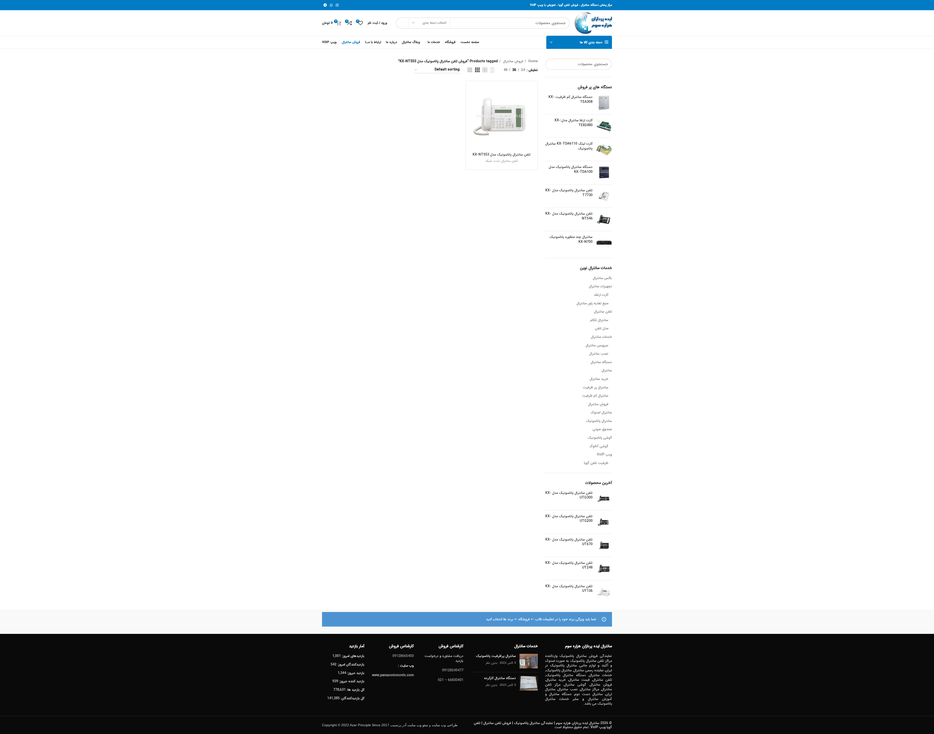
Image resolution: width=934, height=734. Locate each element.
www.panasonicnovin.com (393, 675)
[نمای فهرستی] (492, 70)
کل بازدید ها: (355, 689)
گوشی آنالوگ (599, 446)
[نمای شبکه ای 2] (485, 70)
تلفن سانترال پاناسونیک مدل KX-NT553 (501, 154)
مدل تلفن (601, 328)
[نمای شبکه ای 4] (469, 70)
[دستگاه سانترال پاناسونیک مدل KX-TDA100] (604, 173)
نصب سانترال (598, 353)
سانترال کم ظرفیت (595, 395)
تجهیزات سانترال (600, 286)
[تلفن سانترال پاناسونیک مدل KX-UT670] (604, 545)
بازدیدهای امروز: (352, 656)
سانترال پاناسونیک (599, 421)
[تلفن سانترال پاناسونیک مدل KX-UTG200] (604, 522)
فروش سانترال (598, 404)
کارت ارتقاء (601, 295)
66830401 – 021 (450, 680)
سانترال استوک (601, 412)
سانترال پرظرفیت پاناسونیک (496, 656)
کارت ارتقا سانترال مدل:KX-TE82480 (574, 123)
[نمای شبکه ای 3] (477, 70)
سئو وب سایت (417, 725)
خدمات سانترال (601, 337)
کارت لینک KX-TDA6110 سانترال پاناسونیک (569, 146)
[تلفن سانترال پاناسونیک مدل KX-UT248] (604, 569)
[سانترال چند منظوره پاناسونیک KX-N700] (604, 243)
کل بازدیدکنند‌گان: (352, 698)
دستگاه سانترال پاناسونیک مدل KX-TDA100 (571, 169)
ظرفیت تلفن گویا (596, 463)
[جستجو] (402, 23)
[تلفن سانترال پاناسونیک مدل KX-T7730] (604, 196)
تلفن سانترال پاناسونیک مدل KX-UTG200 (569, 519)
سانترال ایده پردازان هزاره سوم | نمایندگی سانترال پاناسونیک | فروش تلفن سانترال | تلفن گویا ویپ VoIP (543, 725)
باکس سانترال (602, 278)
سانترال (607, 370)
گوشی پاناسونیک (600, 438)
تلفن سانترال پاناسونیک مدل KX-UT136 (569, 589)
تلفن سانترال (603, 311)
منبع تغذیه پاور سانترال (592, 303)
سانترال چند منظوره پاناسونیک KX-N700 (571, 239)
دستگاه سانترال (601, 362)
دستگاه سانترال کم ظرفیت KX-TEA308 (570, 99)
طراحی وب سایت (445, 725)
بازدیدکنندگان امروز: (350, 664)
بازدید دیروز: (355, 673)
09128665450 (403, 656)
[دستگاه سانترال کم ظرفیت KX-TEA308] (604, 103)
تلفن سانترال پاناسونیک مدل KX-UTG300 (569, 495)
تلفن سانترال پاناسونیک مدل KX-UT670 (569, 542)
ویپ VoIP (604, 454)
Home (532, 61)
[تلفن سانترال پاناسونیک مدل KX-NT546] (604, 219)
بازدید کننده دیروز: (351, 681)
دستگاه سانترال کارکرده (500, 678)
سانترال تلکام (599, 320)
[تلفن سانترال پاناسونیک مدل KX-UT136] (604, 592)
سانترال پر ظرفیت (595, 387)
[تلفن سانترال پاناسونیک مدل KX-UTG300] (604, 499)
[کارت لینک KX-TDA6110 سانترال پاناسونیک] (604, 149)
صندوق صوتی (602, 429)
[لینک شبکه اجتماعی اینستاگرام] (337, 5)
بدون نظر (491, 663)
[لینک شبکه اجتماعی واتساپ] (331, 5)
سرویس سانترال (596, 345)
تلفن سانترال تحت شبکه (501, 161)
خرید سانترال (599, 379)
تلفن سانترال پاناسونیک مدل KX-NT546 (569, 216)
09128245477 (452, 670)
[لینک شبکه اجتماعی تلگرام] (325, 5)
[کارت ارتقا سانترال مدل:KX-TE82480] (604, 126)
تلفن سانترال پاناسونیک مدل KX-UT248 (569, 565)
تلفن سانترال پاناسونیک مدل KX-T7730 (569, 193)
